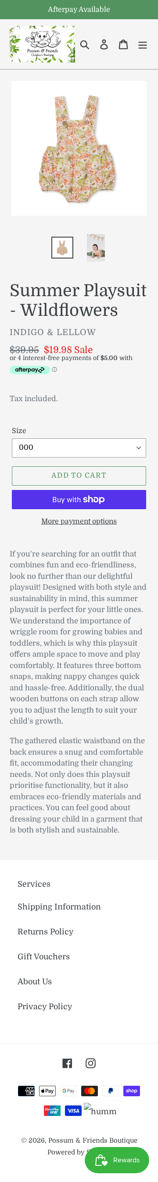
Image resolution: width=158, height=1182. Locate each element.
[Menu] (142, 44)
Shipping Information (59, 906)
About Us (35, 981)
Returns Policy (46, 931)
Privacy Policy (45, 1006)
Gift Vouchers (44, 956)
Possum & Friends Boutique (92, 1140)
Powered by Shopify (79, 1152)
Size (19, 431)
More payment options (79, 521)
